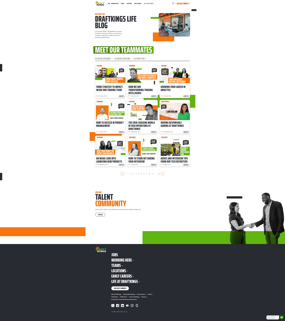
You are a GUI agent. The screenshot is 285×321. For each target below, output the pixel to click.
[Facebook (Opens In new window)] (117, 305)
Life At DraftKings (134, 297)
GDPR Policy (123, 297)
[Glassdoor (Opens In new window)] (136, 305)
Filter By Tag (139, 59)
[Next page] (162, 174)
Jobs (109, 3)
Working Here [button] (114, 3)
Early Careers (132, 137)
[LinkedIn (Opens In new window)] (122, 305)
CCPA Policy (114, 297)
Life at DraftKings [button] (148, 3)
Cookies (150, 294)
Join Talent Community (183, 3)
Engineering (132, 66)
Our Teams (99, 66)
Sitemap (144, 297)
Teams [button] (122, 3)
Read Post (121, 96)
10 (149, 174)
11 (152, 174)
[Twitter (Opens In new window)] (112, 305)
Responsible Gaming (129, 294)
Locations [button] (129, 3)
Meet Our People (165, 101)
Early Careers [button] (137, 3)
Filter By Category (103, 59)
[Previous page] (122, 174)
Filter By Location (122, 59)
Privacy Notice (141, 294)
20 (158, 174)
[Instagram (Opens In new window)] (132, 305)
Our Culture (164, 137)
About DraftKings (116, 294)
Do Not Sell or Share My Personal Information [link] (124, 299)
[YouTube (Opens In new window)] (127, 305)
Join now (100, 214)
